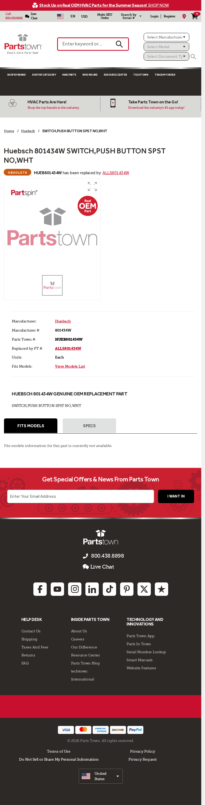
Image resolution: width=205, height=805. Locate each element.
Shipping (29, 639)
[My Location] (184, 16)
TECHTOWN (140, 74)
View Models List (70, 366)
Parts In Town (139, 644)
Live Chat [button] (102, 567)
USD (84, 16)
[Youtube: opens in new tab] (57, 589)
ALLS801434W (115, 172)
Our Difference (84, 647)
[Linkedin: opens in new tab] (92, 589)
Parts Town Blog (85, 663)
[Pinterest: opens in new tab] (126, 589)
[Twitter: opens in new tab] (144, 589)
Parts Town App (140, 636)
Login (154, 16)
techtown (79, 671)
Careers (77, 639)
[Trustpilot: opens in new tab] (161, 589)
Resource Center (115, 74)
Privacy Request (142, 759)
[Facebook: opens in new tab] (40, 589)
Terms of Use (58, 751)
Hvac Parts (69, 74)
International (82, 679)
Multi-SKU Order (104, 16)
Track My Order (165, 74)
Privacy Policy (142, 751)
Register (169, 16)
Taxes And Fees (34, 647)
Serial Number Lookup (146, 652)
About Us (79, 631)
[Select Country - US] (60, 16)
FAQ (25, 663)
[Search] (193, 57)
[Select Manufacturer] (166, 37)
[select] (101, 776)
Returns (28, 655)
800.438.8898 (13, 18)
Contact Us (31, 631)
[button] (92, 186)
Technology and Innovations (145, 622)
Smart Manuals (140, 660)
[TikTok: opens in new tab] (109, 589)
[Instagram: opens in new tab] (74, 589)
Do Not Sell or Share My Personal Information (58, 759)
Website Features (141, 668)
